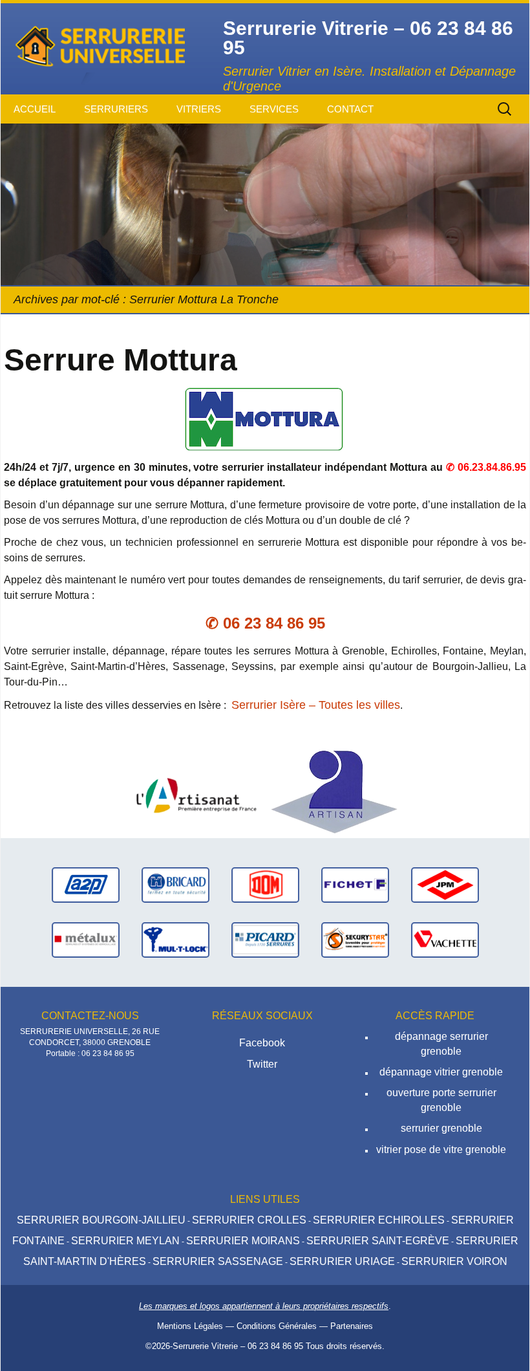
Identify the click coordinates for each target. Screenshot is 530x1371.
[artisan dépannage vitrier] (196, 791)
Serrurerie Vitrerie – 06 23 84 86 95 (238, 1346)
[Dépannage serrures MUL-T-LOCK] (175, 939)
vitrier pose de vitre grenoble (441, 1149)
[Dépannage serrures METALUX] (85, 939)
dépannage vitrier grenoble (441, 1071)
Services (274, 108)
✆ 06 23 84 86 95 (265, 623)
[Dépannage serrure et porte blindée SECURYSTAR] (355, 939)
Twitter (262, 1064)
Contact (350, 108)
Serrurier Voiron (454, 1261)
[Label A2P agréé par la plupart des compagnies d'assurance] (85, 884)
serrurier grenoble (441, 1128)
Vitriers (198, 108)
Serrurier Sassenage (218, 1261)
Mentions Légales (190, 1326)
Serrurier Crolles (249, 1219)
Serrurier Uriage (342, 1261)
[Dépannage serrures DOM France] (265, 884)
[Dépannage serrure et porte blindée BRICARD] (175, 884)
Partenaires (351, 1326)
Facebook (262, 1042)
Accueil (35, 108)
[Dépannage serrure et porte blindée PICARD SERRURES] (265, 939)
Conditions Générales (277, 1326)
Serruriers (116, 108)
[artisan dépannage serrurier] (334, 791)
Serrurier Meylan (125, 1240)
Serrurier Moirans (243, 1240)
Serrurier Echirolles (379, 1219)
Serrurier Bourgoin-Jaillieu (101, 1219)
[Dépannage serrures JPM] (445, 884)
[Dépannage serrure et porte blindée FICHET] (355, 884)
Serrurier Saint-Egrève (377, 1240)
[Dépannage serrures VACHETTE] (445, 939)
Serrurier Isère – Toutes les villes (315, 704)
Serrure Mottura (120, 360)
